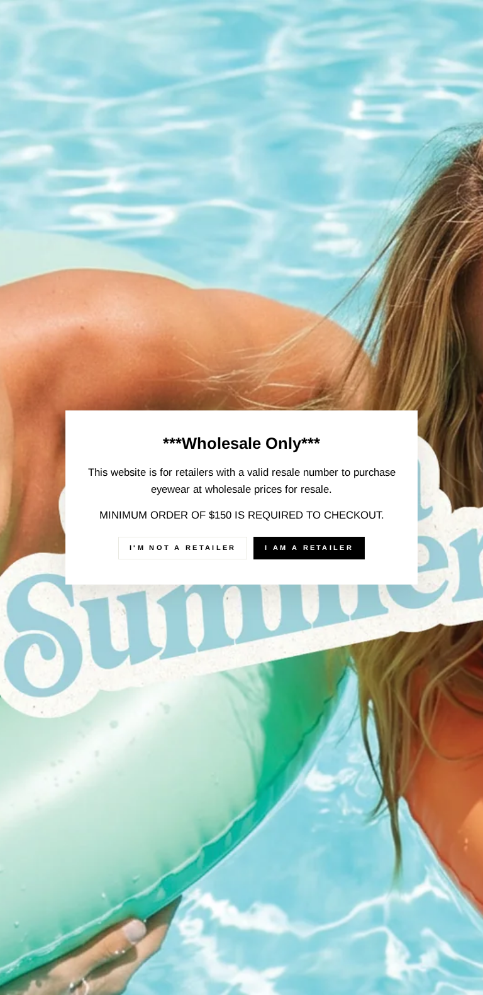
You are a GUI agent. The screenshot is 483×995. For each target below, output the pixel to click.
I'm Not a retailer (183, 547)
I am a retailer (309, 547)
